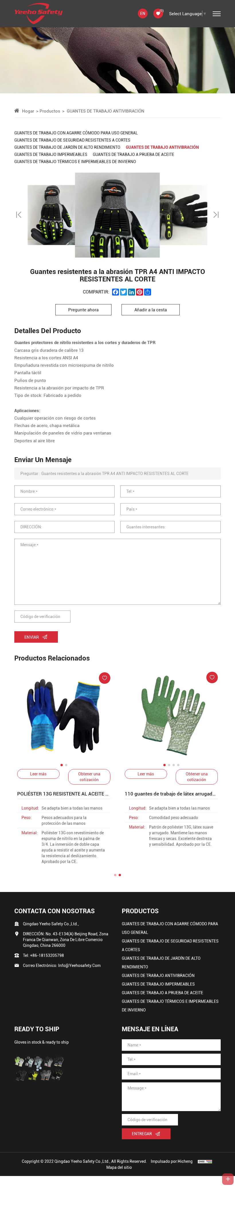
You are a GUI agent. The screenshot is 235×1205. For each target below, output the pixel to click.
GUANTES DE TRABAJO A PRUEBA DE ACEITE (162, 992)
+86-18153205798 (47, 955)
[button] (19, 215)
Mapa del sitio (119, 1167)
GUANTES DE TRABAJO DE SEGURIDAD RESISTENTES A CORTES (170, 945)
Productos (50, 111)
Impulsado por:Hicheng (172, 1161)
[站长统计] (205, 1161)
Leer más (38, 774)
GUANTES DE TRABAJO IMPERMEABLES (158, 984)
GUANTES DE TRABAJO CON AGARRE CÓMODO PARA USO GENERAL (170, 928)
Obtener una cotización (89, 776)
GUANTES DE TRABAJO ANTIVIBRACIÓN (158, 975)
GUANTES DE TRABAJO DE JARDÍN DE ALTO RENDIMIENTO (161, 962)
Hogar (28, 111)
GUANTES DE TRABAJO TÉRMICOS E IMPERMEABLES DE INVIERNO (170, 1006)
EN (142, 13)
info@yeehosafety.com (79, 965)
